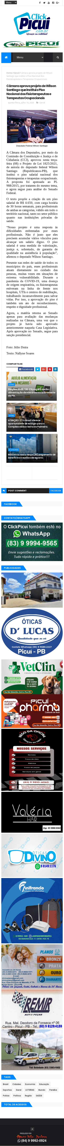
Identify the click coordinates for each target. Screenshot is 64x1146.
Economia (13, 450)
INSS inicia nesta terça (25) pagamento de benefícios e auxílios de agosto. (32, 456)
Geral (16, 73)
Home (9, 73)
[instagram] (53, 3)
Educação (44, 1084)
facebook (56, 490)
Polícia (6, 1095)
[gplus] (57, 3)
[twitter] (44, 3)
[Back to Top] (32, 1129)
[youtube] (49, 3)
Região (28, 1095)
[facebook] (40, 3)
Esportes (7, 1090)
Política (17, 1095)
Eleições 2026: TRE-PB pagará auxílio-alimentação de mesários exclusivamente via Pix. (31, 392)
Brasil (5, 1084)
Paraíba (53, 1090)
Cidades (16, 1084)
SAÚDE (39, 1095)
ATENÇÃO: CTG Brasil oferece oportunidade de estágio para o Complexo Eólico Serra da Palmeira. (28, 423)
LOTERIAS (29, 1090)
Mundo (41, 1090)
